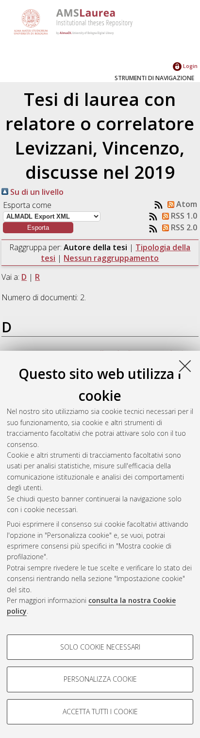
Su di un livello (36, 192)
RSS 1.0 (183, 215)
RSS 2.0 (183, 227)
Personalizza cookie (100, 679)
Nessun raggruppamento (111, 258)
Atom (185, 204)
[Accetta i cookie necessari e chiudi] (185, 366)
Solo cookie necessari (100, 647)
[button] (38, 227)
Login (190, 65)
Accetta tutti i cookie (100, 711)
